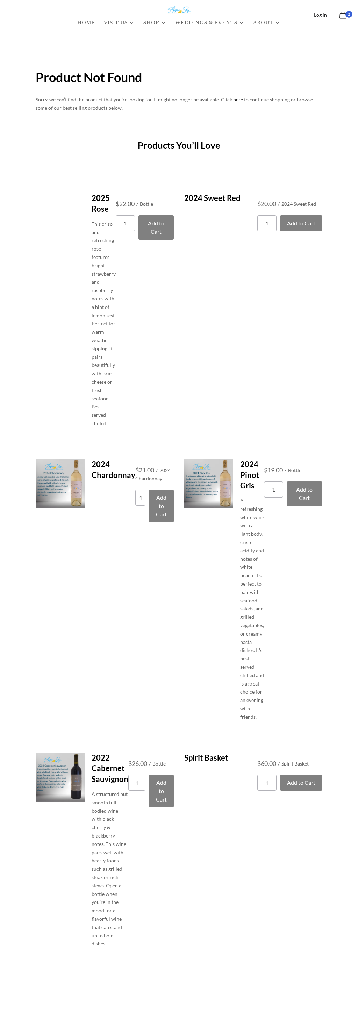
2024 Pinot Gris (249, 475)
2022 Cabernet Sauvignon (110, 768)
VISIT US (116, 23)
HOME (86, 23)
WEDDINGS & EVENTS (206, 23)
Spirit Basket (206, 757)
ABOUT (263, 23)
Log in (320, 15)
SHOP (151, 23)
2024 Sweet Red (212, 198)
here (238, 99)
